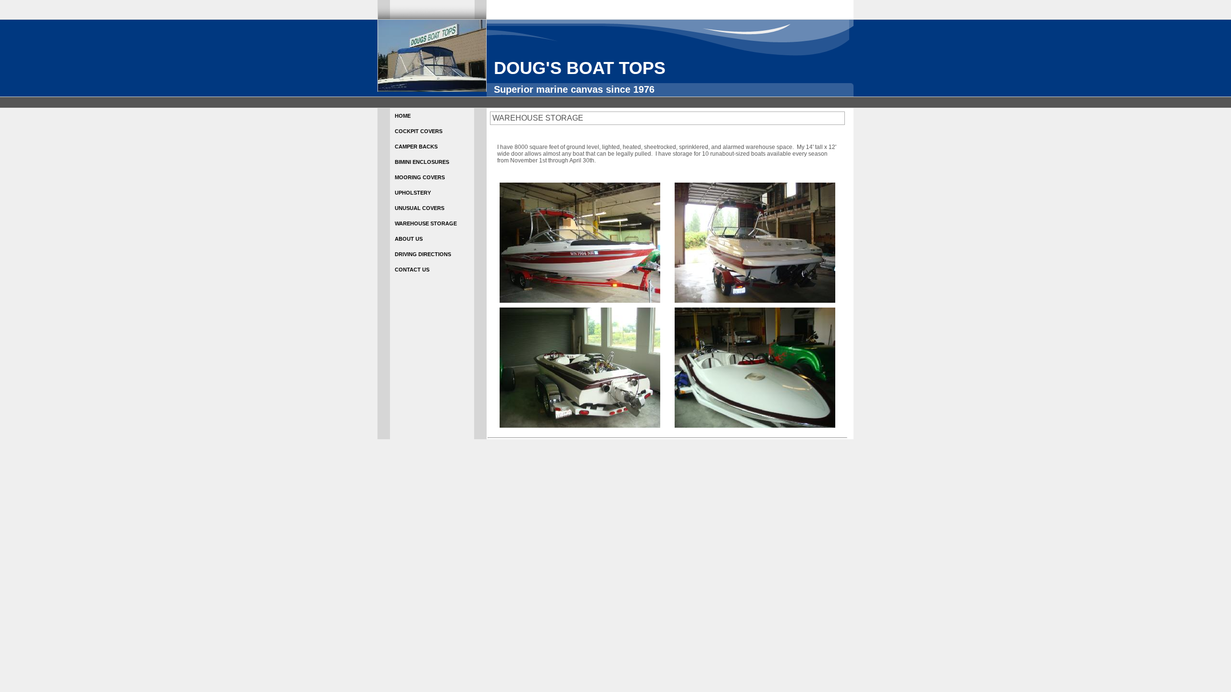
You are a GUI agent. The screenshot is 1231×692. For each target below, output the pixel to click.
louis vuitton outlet (161, 4)
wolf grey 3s (210, 4)
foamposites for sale (861, 4)
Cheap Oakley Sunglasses (91, 4)
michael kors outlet (974, 4)
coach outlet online (567, 4)
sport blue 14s (755, 4)
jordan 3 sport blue (357, 4)
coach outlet (661, 4)
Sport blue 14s (619, 4)
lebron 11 (482, 4)
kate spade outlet (25, 4)
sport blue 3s (407, 4)
